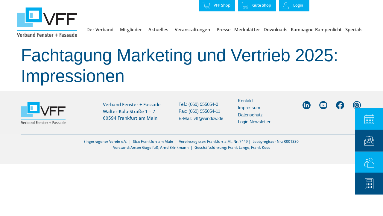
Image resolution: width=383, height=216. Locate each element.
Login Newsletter (254, 121)
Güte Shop (261, 5)
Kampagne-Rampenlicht (316, 29)
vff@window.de (208, 118)
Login (298, 5)
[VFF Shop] (206, 5)
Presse (224, 29)
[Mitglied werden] (369, 163)
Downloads (275, 29)
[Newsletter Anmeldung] (369, 141)
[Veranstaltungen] (369, 119)
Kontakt (245, 100)
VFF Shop (222, 5)
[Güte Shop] (244, 5)
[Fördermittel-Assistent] (369, 184)
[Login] (285, 5)
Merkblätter (247, 29)
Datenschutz (250, 114)
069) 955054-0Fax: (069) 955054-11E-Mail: (199, 111)
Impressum (249, 107)
